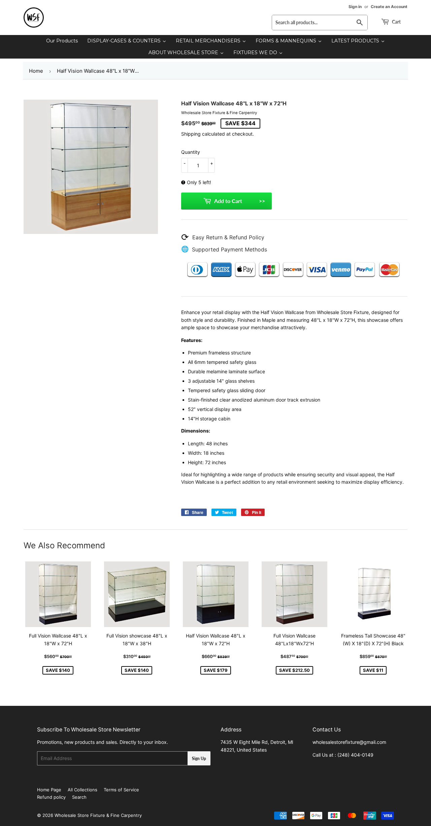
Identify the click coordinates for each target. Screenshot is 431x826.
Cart (396, 22)
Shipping (191, 134)
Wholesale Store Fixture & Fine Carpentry (98, 815)
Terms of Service (121, 789)
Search (79, 797)
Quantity (190, 152)
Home (36, 71)
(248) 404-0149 (355, 755)
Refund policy (51, 797)
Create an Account (389, 6)
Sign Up (199, 758)
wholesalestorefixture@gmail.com (349, 742)
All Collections (82, 789)
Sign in (355, 6)
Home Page (49, 789)
